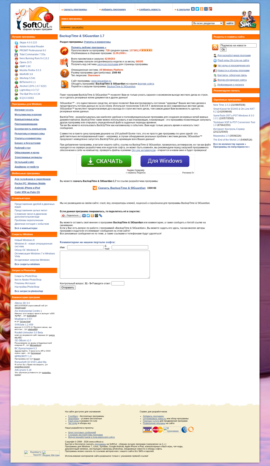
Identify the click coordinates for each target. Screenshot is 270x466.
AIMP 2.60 (25, 66)
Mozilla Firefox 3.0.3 (30, 70)
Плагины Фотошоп (25, 283)
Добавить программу (153, 416)
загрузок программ (107, 64)
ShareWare (73, 418)
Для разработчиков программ (234, 55)
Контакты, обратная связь (232, 75)
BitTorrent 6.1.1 (28, 82)
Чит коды (72, 423)
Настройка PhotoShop (27, 286)
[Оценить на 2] (144, 50)
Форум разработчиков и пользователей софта (91, 437)
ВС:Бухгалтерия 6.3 (26, 348)
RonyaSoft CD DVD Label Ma (30, 362)
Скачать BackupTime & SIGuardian (122, 187)
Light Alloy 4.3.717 (29, 90)
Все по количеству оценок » (229, 144)
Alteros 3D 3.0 (22, 303)
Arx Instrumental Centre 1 (28, 311)
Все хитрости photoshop (29, 291)
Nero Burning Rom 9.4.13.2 (34, 58)
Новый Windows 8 (25, 240)
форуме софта (146, 83)
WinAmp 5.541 (27, 78)
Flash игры (73, 421)
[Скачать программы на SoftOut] (32, 30)
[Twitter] (197, 9)
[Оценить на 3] (146, 50)
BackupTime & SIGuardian (121, 86)
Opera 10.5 (26, 62)
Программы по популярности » (231, 147)
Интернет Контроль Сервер (229, 129)
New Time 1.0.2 (221, 105)
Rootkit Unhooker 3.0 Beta (29, 332)
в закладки (183, 9)
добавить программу (113, 9)
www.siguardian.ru (101, 81)
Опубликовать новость (154, 418)
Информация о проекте (230, 84)
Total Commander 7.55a (32, 54)
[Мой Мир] (206, 9)
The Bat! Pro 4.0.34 (30, 94)
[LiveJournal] (101, 215)
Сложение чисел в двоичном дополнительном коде (31, 215)
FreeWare (73, 416)
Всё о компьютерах (26, 228)
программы (100, 444)
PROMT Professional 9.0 (33, 50)
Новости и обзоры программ (233, 70)
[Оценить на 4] (148, 50)
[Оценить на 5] (151, 50)
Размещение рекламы (154, 423)
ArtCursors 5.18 (23, 370)
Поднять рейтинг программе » (88, 47)
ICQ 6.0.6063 (27, 98)
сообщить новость (150, 9)
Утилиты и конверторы (97, 42)
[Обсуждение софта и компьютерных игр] (248, 29)
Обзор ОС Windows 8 (26, 250)
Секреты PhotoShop (26, 276)
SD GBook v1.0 (23, 340)
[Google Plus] (210, 9)
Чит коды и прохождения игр (234, 65)
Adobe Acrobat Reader (32, 46)
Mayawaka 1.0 (221, 135)
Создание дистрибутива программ (85, 435)
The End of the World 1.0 (226, 139)
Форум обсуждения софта (232, 80)
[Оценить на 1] (141, 50)
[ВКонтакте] (193, 9)
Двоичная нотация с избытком (32, 224)
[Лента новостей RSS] (215, 49)
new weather (77, 27)
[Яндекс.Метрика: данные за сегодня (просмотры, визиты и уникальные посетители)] (50, 453)
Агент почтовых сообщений (82, 432)
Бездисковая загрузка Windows (32, 260)
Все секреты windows (27, 264)
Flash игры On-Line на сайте (233, 60)
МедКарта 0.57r (23, 319)
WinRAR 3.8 (26, 74)
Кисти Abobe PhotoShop (28, 279)
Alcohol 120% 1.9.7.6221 (33, 86)
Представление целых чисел (31, 210)
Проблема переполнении (29, 220)
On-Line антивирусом (144, 150)
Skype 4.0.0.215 (28, 42)
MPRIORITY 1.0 (23, 356)
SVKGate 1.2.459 (24, 324)
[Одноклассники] (201, 9)
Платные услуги (151, 421)
